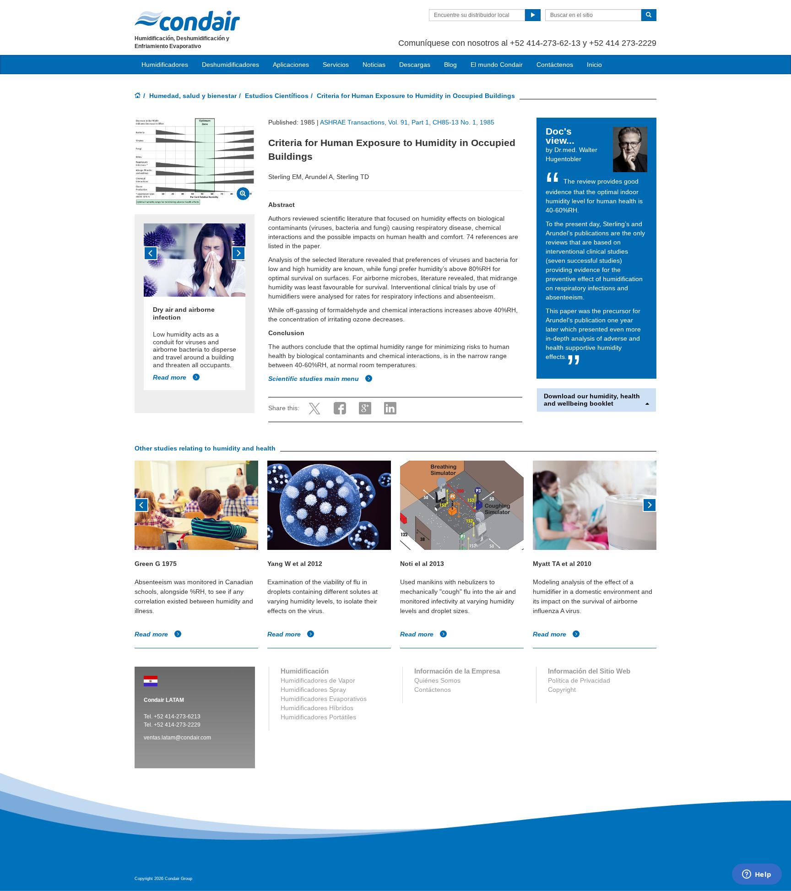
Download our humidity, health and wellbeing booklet (592, 400)
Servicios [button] (336, 64)
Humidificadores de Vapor (318, 680)
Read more (170, 377)
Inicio (594, 64)
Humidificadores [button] (164, 64)
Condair (187, 20)
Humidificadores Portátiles (318, 717)
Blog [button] (450, 64)
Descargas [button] (414, 64)
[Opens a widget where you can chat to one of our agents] (756, 875)
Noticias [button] (374, 64)
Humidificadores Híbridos (317, 708)
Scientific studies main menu (314, 378)
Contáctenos (554, 64)
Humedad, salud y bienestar (193, 95)
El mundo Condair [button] (497, 64)
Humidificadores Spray (313, 689)
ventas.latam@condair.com (177, 737)
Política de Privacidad (579, 680)
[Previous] (150, 253)
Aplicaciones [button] (291, 64)
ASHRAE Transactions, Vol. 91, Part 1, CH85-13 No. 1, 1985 (407, 122)
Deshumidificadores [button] (230, 64)
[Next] (238, 253)
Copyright (562, 689)
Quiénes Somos (437, 680)
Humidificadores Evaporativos (324, 698)
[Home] (138, 96)
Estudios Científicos (277, 95)
